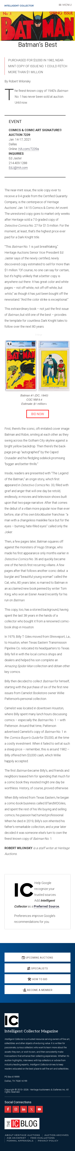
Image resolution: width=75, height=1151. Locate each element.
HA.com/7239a (28, 149)
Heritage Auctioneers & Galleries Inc (47, 1089)
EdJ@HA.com (18, 167)
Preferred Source (46, 906)
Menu (67, 4)
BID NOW (37, 414)
